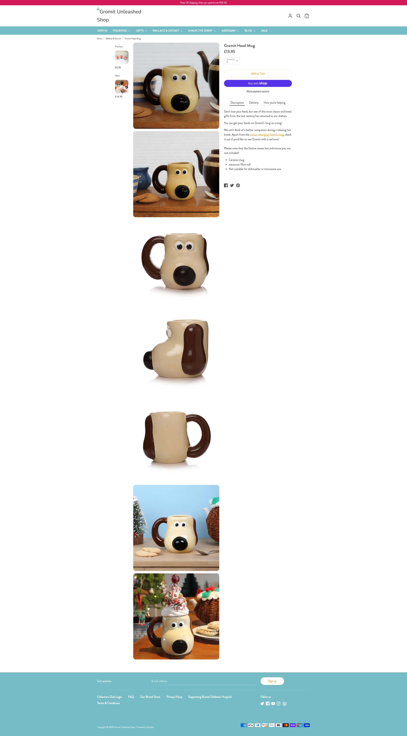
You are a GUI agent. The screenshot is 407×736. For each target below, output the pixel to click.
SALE (264, 30)
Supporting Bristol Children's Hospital (210, 697)
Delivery (254, 103)
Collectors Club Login (109, 697)
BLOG (249, 30)
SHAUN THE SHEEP (200, 30)
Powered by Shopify (145, 727)
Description (237, 103)
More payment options (258, 91)
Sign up (272, 681)
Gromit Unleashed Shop (125, 727)
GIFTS (140, 30)
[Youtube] (273, 704)
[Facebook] (268, 704)
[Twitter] (262, 704)
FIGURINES (120, 30)
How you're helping (274, 103)
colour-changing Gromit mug (266, 135)
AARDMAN (229, 30)
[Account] (290, 15)
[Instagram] (279, 704)
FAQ (131, 697)
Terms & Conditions (108, 703)
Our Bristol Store (150, 697)
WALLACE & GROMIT (166, 30)
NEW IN (102, 30)
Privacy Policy (174, 697)
